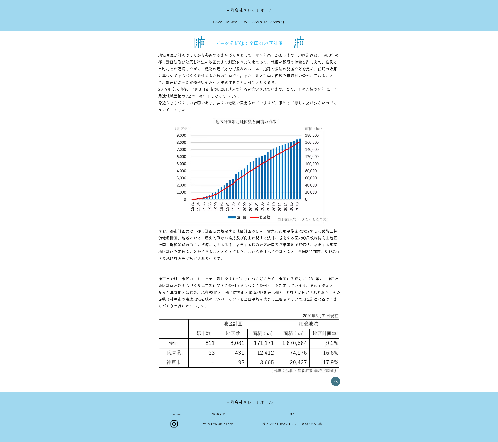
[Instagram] (174, 424)
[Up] (335, 381)
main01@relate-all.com (218, 423)
